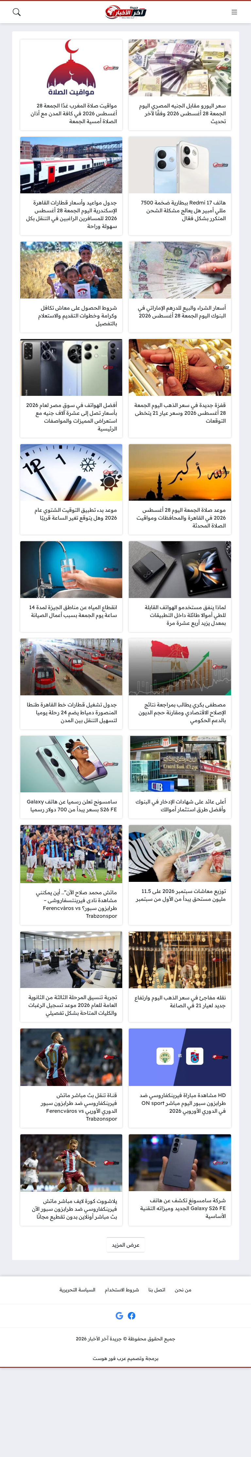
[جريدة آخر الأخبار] (125, 12)
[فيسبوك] (131, 1316)
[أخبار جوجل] (119, 1316)
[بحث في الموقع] (17, 12)
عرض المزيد (126, 1244)
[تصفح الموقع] (234, 12)
